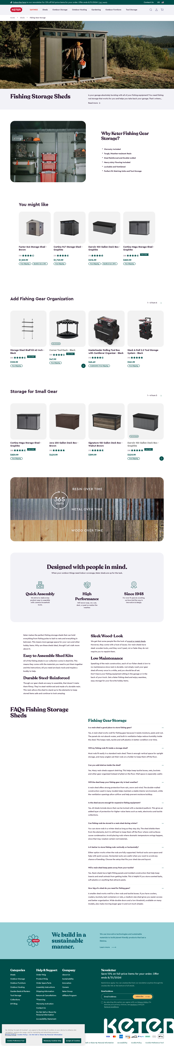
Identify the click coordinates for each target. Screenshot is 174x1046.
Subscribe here (19, 2)
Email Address (107, 991)
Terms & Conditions (111, 1007)
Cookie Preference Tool (154, 1043)
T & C (100, 2)
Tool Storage (131, 10)
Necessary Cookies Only (52, 1040)
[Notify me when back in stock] (83, 366)
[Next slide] (161, 303)
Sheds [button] (45, 10)
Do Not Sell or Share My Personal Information (96, 1043)
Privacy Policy (143, 1002)
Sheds (22, 18)
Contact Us (149, 2)
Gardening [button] (96, 10)
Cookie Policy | (23, 1034)
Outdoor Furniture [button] (113, 10)
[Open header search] (150, 9)
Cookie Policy (136, 1043)
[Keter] (16, 9)
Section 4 (134, 1004)
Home (12, 18)
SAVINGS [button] (34, 10)
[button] (127, 1005)
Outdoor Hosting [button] (79, 10)
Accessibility (122, 1043)
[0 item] (162, 9)
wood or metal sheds (136, 641)
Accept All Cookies (73, 1040)
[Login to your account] (156, 9)
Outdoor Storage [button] (59, 10)
